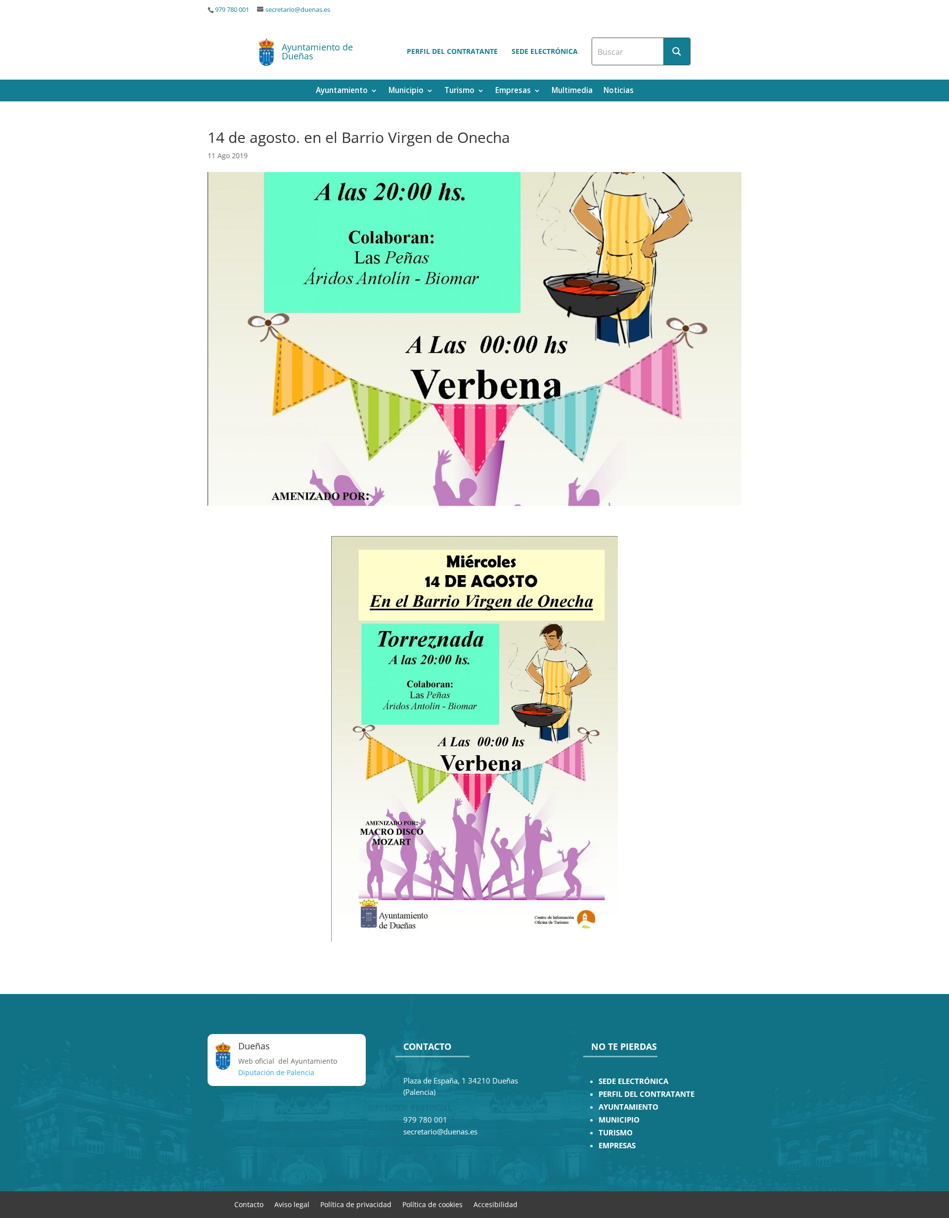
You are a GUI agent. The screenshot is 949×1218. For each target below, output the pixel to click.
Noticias (619, 91)
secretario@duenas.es (297, 9)
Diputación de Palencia (276, 1072)
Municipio (406, 91)
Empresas (513, 91)
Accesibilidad (496, 1204)
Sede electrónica (545, 51)
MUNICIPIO (619, 1120)
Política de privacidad (355, 1204)
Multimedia (572, 91)
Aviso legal (291, 1204)
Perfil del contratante (452, 51)
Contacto (248, 1204)
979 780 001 (232, 9)
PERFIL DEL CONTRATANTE (646, 1094)
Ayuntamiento (342, 91)
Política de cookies (432, 1204)
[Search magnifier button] (676, 51)
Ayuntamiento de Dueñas (317, 51)
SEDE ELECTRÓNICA (633, 1081)
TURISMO (616, 1133)
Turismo (459, 91)
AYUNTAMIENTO (628, 1107)
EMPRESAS (617, 1145)
